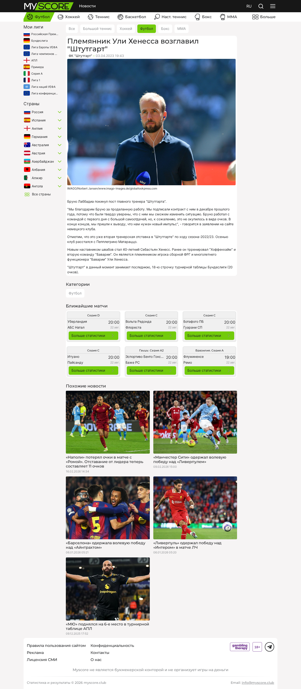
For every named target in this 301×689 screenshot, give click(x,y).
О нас (96, 659)
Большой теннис (97, 28)
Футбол (146, 28)
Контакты (100, 652)
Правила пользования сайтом (56, 645)
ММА (181, 28)
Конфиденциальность (112, 645)
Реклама (35, 652)
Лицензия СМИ (42, 659)
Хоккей (126, 28)
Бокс (165, 28)
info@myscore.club (258, 683)
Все (72, 28)
